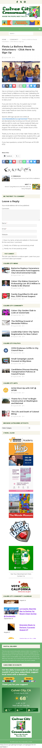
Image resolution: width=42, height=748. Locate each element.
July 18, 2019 (7, 57)
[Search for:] (21, 33)
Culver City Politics (12, 343)
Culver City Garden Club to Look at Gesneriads (23, 311)
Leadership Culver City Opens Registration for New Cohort (25, 333)
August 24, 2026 (17, 336)
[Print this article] (21, 86)
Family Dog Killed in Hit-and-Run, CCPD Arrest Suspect (24, 295)
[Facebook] (17, 2)
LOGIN (30, 741)
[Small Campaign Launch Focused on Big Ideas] (6, 361)
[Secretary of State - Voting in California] (21, 591)
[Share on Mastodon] (27, 86)
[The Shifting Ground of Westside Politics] (6, 322)
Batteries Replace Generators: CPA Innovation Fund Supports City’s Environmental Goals (25, 270)
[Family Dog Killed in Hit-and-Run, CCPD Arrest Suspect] (6, 296)
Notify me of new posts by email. (15, 248)
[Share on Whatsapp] (24, 86)
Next (37, 23)
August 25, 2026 (17, 326)
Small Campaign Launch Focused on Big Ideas (22, 360)
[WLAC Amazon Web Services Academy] (21, 464)
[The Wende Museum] (21, 517)
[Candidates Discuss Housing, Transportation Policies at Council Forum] (6, 371)
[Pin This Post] (14, 86)
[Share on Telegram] (31, 86)
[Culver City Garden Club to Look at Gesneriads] (6, 312)
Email (4, 229)
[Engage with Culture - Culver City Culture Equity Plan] (21, 491)
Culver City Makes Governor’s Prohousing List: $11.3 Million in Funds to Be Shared (25, 283)
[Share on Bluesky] (34, 86)
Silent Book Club (27, 603)
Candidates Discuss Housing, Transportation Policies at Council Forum (24, 371)
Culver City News (10, 263)
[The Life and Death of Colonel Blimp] (6, 413)
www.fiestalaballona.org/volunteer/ (15, 119)
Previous (4, 23)
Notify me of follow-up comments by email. (19, 245)
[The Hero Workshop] (21, 543)
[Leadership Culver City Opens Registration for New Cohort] (6, 334)
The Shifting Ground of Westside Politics (22, 322)
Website (5, 234)
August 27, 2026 (17, 275)
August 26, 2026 (17, 315)
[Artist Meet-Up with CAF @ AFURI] (6, 390)
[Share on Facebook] (3, 86)
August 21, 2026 (17, 288)
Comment (5, 208)
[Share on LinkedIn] (10, 86)
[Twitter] (21, 2)
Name (4, 223)
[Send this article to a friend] (17, 86)
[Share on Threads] (38, 86)
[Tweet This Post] (7, 86)
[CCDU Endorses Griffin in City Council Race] (6, 350)
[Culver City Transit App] (21, 569)
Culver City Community (13, 305)
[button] (39, 29)
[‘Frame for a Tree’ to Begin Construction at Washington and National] (6, 400)
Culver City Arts (10, 383)
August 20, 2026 (17, 376)
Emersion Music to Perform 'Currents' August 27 (27, 633)
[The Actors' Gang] (21, 171)
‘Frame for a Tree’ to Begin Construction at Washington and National (24, 401)
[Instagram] (25, 2)
